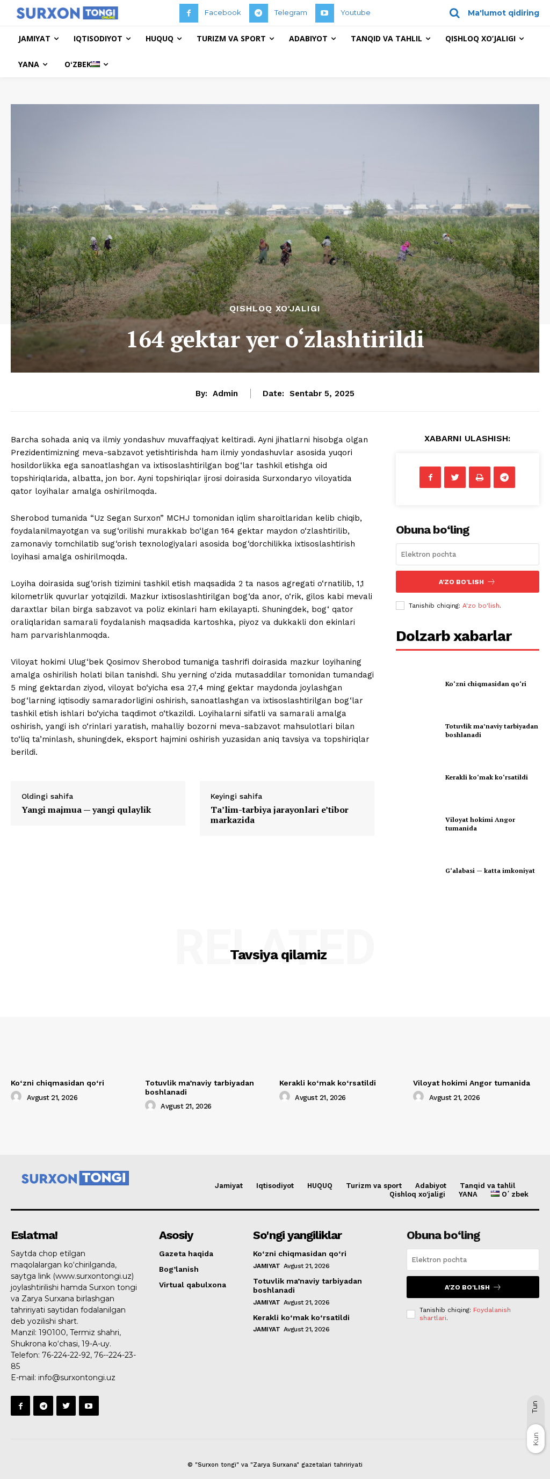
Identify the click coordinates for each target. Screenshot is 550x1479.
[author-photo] (18, 1097)
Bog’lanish (179, 1269)
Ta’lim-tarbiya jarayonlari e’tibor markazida (280, 815)
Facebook (223, 12)
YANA (468, 1194)
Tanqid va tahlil (487, 1186)
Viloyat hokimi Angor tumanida (471, 1083)
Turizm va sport (374, 1186)
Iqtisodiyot (275, 1186)
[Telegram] (258, 13)
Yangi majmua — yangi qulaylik (86, 809)
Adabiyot (430, 1186)
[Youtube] (324, 13)
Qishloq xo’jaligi (417, 1194)
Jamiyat (229, 1186)
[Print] (479, 477)
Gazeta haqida (186, 1253)
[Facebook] (188, 13)
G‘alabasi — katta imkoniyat (490, 870)
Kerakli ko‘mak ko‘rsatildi (486, 777)
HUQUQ (319, 1186)
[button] (490, 13)
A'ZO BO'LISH (461, 582)
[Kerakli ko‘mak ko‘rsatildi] (417, 777)
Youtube (356, 12)
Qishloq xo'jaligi (275, 308)
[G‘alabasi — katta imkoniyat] (417, 870)
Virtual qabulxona (192, 1284)
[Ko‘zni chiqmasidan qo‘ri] (417, 683)
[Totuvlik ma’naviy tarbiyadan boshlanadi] (417, 730)
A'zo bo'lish (481, 605)
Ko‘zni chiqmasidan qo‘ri (485, 684)
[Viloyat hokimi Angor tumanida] (417, 824)
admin (225, 393)
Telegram (290, 12)
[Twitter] (455, 477)
